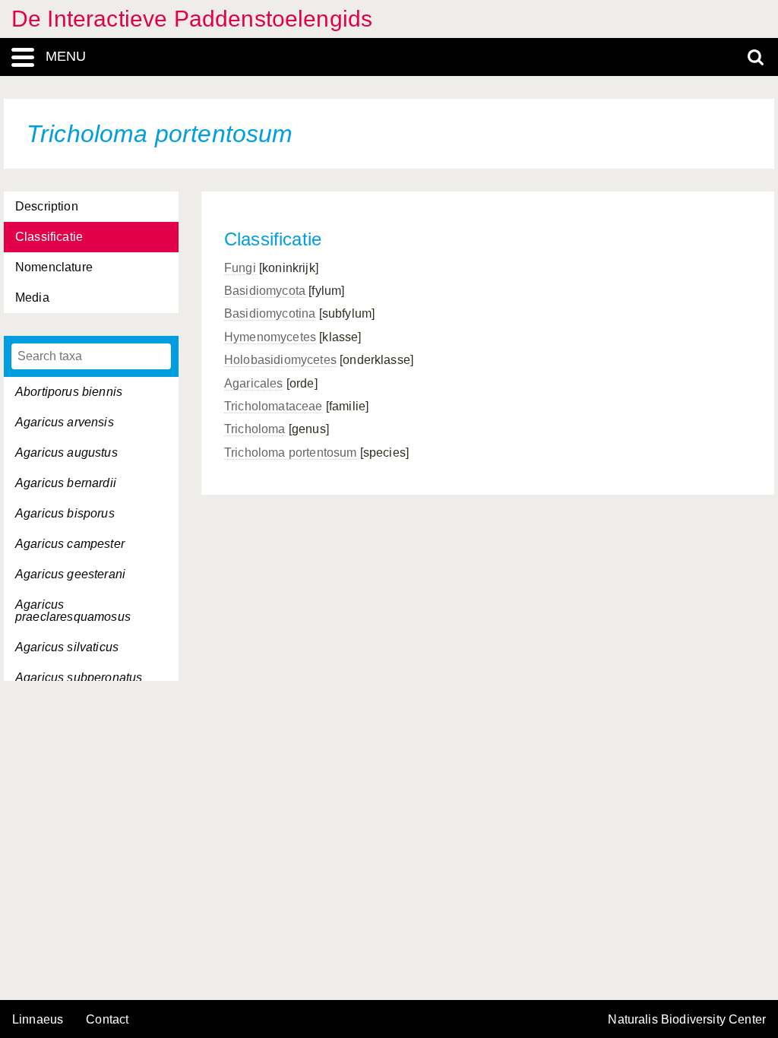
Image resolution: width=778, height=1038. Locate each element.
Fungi (240, 267)
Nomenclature (54, 267)
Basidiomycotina (269, 313)
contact (107, 1019)
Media (32, 297)
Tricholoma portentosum (290, 452)
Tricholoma (255, 428)
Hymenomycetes (270, 337)
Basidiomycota (264, 290)
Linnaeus (37, 1020)
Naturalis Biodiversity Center (687, 1020)
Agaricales (253, 383)
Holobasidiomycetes (280, 359)
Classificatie (49, 236)
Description (46, 206)
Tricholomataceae (273, 406)
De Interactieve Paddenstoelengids (191, 18)
